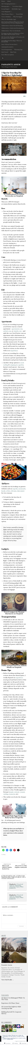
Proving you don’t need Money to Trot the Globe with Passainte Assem (12, 34)
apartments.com (17, 329)
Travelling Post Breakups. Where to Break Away (11, 41)
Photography (5, 6)
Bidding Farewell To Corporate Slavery (11, 1012)
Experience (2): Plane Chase (10, 1003)
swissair (16, 792)
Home (3, 1)
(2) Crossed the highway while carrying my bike (11, 1007)
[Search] (2, 58)
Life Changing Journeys (8, 4)
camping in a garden (17, 365)
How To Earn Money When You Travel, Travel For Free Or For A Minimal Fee (12, 22)
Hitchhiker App (16, 9)
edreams (14, 491)
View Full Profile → (7, 980)
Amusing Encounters (7, 47)
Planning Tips (18, 49)
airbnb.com (7, 331)
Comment (21, 926)
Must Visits (13, 52)
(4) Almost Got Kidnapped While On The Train (13, 998)
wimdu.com (18, 331)
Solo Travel (4, 52)
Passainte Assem (10, 65)
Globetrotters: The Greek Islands (10, 30)
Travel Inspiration (6, 49)
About (9, 1)
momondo (22, 489)
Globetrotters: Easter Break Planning (12, 25)
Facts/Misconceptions (7, 54)
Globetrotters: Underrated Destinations (12, 28)
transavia (12, 794)
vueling (5, 794)
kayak (3, 491)
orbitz (8, 491)
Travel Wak (19, 14)
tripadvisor (14, 350)
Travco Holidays (6, 16)
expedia (15, 489)
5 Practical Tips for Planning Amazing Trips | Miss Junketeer (16, 886)
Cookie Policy (10, 1039)
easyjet (11, 792)
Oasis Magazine (6, 11)
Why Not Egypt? (17, 16)
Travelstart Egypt (17, 6)
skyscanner (21, 491)
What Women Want (7, 14)
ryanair (22, 792)
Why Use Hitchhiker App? (8, 19)
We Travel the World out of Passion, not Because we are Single (12, 37)
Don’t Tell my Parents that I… (9, 44)
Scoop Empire (5, 9)
